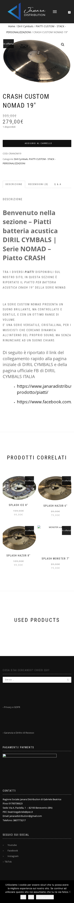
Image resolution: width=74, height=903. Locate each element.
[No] (69, 892)
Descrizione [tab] (14, 184)
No (31, 897)
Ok (23, 897)
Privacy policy (44, 897)
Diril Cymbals (25, 26)
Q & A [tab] (57, 184)
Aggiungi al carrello (38, 143)
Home (11, 26)
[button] (62, 44)
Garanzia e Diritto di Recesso (19, 732)
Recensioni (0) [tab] (38, 184)
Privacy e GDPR (12, 707)
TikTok (8, 861)
